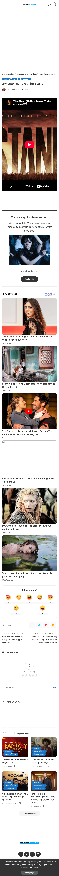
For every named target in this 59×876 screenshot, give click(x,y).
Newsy (8, 751)
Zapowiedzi (39, 754)
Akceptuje (29, 873)
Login (53, 687)
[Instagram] (32, 854)
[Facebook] (32, 625)
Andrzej (25, 89)
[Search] (54, 4)
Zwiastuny (24, 79)
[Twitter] (39, 625)
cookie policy (34, 868)
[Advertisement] (29, 39)
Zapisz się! (29, 279)
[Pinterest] (46, 625)
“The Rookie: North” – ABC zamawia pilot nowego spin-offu (15, 797)
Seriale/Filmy (9, 79)
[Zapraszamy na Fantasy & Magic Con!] (15, 747)
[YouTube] (38, 854)
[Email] (53, 625)
